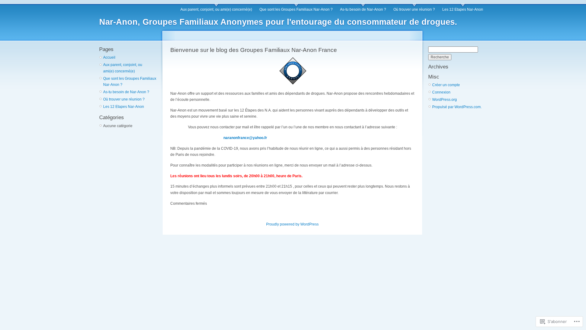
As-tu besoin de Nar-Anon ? (363, 9)
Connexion (441, 92)
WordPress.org (444, 99)
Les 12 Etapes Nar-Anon (462, 9)
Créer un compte (446, 85)
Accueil (109, 57)
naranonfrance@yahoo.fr (245, 138)
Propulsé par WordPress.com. (457, 107)
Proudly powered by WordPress (292, 224)
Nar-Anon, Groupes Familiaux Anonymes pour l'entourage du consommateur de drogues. (278, 22)
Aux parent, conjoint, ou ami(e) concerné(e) (216, 9)
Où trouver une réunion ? (414, 9)
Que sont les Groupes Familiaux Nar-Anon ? (296, 9)
